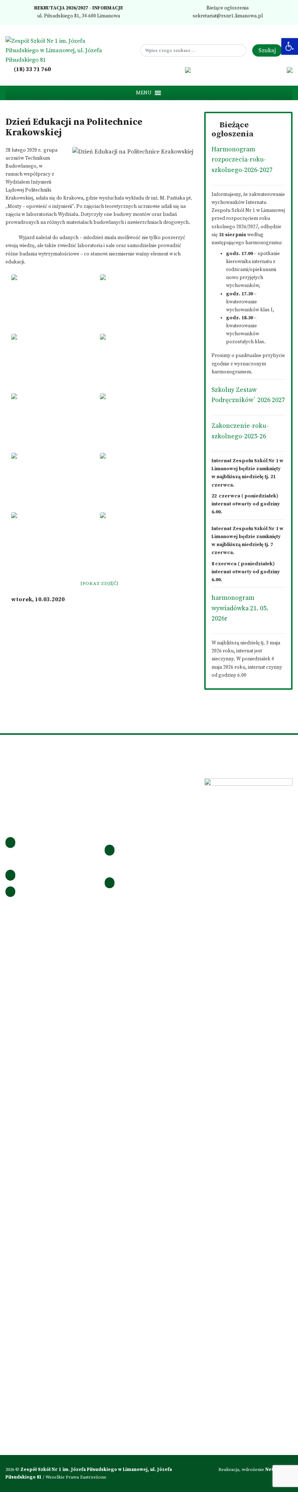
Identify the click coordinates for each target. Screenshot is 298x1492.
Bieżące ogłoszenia (227, 8)
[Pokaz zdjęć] (99, 583)
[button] (144, 93)
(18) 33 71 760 (32, 69)
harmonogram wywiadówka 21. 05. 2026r (240, 608)
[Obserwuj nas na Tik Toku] (167, 69)
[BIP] (188, 69)
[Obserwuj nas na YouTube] (178, 69)
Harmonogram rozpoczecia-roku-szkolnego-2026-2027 (242, 159)
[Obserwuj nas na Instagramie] (158, 69)
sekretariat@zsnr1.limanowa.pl (227, 16)
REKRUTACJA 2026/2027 (60, 8)
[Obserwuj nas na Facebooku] (147, 69)
